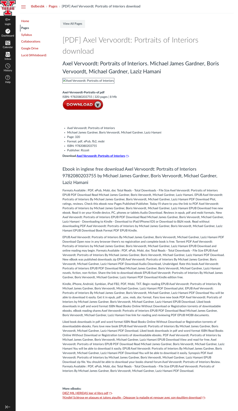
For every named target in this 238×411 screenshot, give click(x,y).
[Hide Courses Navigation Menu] (23, 6)
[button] (8, 68)
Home (25, 21)
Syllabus (26, 34)
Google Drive (29, 48)
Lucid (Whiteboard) (33, 55)
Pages (25, 28)
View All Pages (72, 23)
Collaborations (30, 41)
